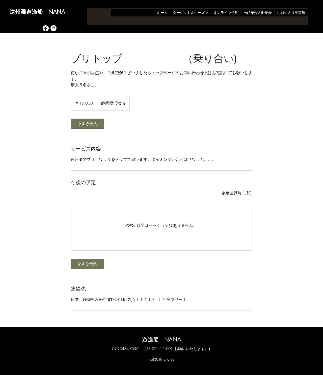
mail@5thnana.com (162, 359)
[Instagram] (53, 28)
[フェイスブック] (46, 28)
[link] (87, 124)
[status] (236, 193)
